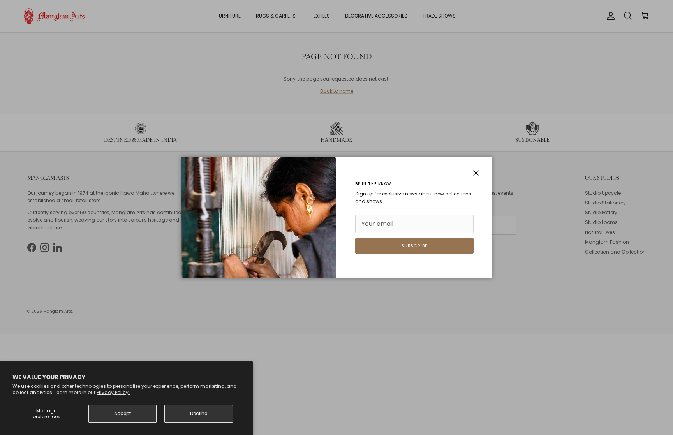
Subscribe (415, 246)
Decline (198, 413)
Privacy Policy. (113, 392)
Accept (122, 413)
